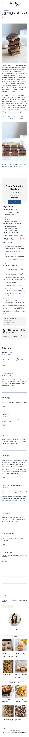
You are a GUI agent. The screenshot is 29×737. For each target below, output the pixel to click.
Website (4, 596)
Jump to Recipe (8, 21)
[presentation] (8, 645)
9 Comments (10, 17)
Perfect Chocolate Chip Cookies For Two (7, 655)
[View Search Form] (25, 3)
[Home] (2, 10)
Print (14, 201)
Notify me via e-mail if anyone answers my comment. (14, 600)
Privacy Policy (22, 732)
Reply (4, 365)
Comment (5, 561)
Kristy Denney (6, 533)
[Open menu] (3, 3)
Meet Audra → (14, 629)
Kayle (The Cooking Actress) (11, 485)
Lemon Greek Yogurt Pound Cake (20, 655)
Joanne (4, 434)
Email (4, 589)
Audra (4, 17)
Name (4, 582)
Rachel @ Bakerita (8, 374)
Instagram (14, 336)
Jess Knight (5, 352)
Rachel (4, 455)
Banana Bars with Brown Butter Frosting (21, 676)
